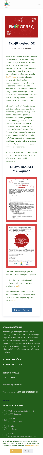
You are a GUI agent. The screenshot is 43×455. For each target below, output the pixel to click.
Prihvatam (15, 451)
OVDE (18, 286)
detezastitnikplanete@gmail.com (22, 436)
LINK (14, 300)
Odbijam (28, 451)
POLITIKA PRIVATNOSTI (13, 364)
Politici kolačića (32, 445)
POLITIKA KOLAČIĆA (12, 359)
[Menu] (39, 4)
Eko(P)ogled (11, 77)
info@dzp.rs (13, 429)
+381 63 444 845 (15, 421)
